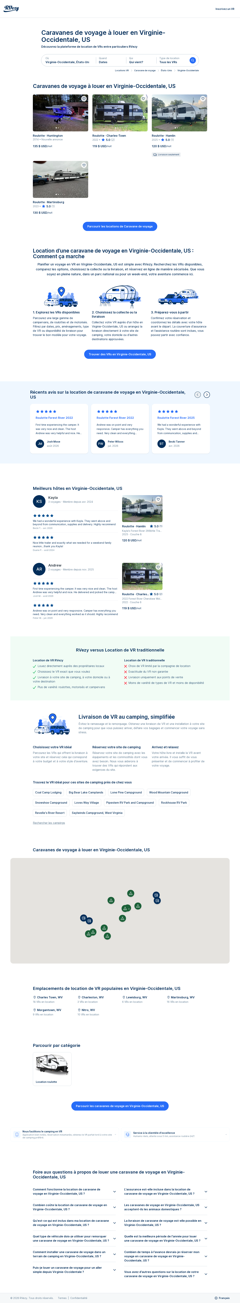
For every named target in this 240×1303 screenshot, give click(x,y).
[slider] (105, 140)
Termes (62, 1297)
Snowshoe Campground (51, 802)
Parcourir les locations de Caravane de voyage (120, 226)
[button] (68, 60)
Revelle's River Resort (49, 813)
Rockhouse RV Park (174, 802)
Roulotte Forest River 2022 (54, 417)
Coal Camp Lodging (48, 792)
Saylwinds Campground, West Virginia (97, 813)
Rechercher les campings (49, 823)
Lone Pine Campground (126, 792)
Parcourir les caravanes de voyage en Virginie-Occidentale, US (120, 1106)
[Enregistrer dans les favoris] (84, 98)
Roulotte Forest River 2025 (176, 417)
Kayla (53, 497)
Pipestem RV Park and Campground (130, 802)
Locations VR (122, 70)
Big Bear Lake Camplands (86, 792)
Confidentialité (78, 1297)
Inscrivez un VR (225, 8)
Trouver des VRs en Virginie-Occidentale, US (120, 354)
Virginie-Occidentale (188, 70)
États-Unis (166, 70)
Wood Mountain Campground (168, 792)
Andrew (54, 565)
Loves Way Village (86, 802)
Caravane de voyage (144, 70)
